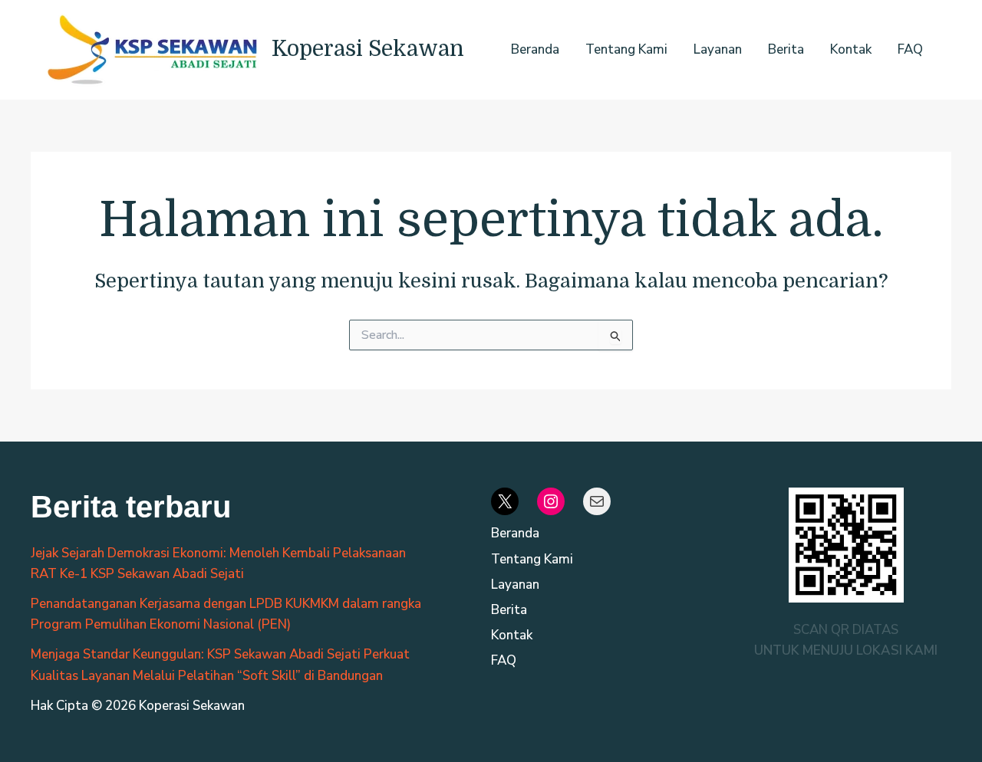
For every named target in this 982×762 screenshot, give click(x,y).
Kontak (851, 49)
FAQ (910, 49)
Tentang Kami (626, 49)
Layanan (718, 49)
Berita (786, 49)
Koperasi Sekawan (368, 49)
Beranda (535, 49)
